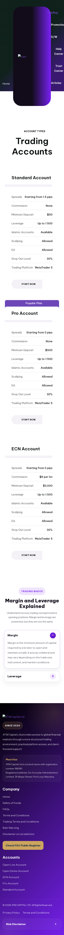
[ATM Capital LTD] (24, 56)
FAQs (6, 809)
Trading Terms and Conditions (21, 821)
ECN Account (11, 877)
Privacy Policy (11, 912)
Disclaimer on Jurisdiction (18, 834)
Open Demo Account (16, 871)
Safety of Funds (12, 803)
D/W (54, 36)
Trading (53, 12)
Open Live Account (14, 864)
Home (6, 796)
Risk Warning (11, 827)
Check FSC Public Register (23, 845)
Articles (56, 83)
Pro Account (10, 883)
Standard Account (14, 889)
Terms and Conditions (16, 815)
